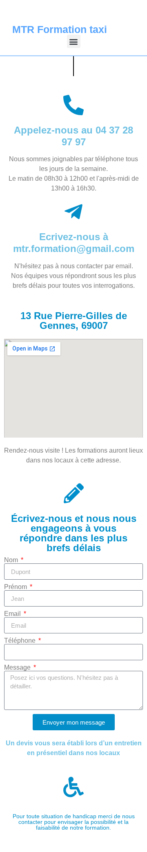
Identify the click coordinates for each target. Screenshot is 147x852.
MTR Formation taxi (59, 29)
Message (18, 667)
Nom (12, 560)
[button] (73, 41)
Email (13, 614)
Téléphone (20, 640)
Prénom (16, 587)
